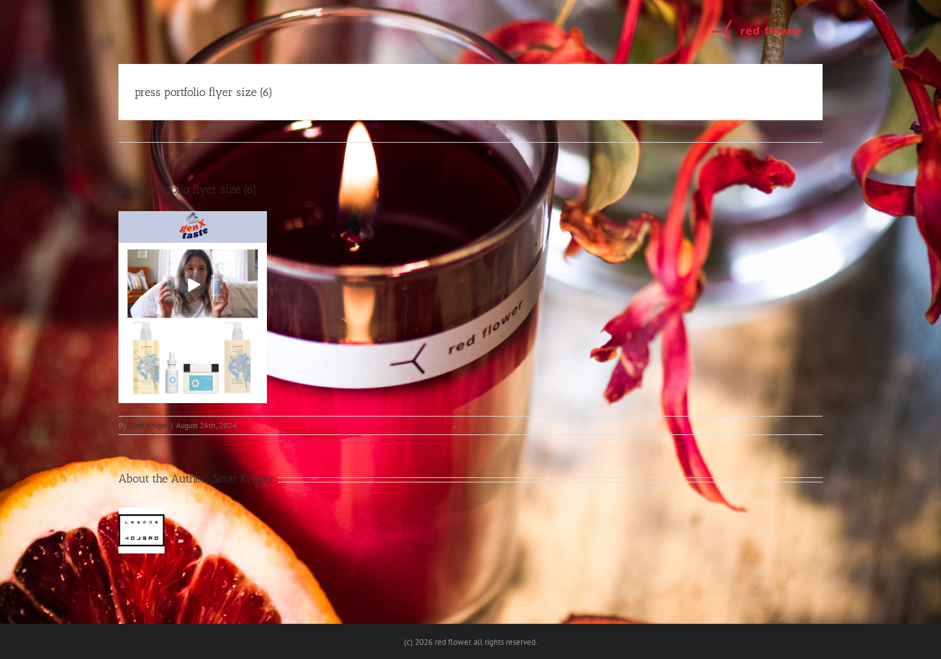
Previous (808, 130)
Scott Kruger (148, 425)
